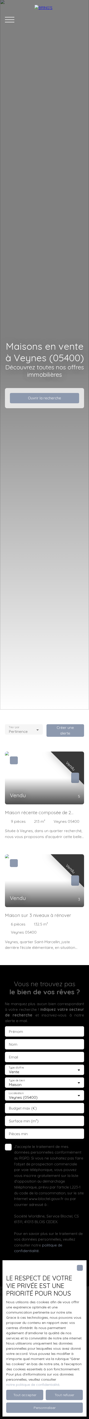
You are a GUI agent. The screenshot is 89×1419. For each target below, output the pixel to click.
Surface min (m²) (24, 1121)
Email (13, 1057)
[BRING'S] (59, 19)
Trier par (14, 727)
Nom (13, 1044)
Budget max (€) (23, 1108)
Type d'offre (16, 1067)
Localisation (16, 1093)
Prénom (16, 1031)
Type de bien (16, 1080)
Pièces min (18, 1133)
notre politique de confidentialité (32, 1384)
